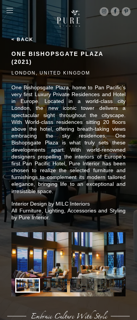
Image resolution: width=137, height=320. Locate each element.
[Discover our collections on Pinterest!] (126, 11)
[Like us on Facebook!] (115, 11)
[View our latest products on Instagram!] (104, 11)
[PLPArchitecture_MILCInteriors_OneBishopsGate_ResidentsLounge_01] (68, 264)
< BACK (22, 39)
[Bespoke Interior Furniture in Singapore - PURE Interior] (68, 18)
